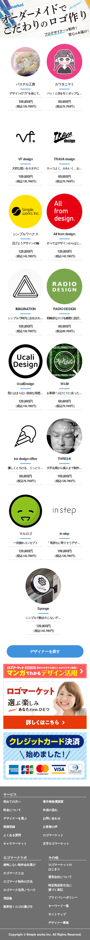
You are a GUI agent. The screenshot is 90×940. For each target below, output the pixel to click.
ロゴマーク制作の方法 (18, 881)
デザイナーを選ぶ (15, 818)
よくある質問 (12, 835)
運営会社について (60, 877)
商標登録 (9, 826)
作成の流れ (50, 810)
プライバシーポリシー (63, 897)
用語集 (7, 898)
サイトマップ (57, 914)
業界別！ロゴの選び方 (18, 906)
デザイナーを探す (45, 651)
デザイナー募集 (58, 922)
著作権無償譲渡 (53, 801)
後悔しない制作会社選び (19, 864)
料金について (12, 810)
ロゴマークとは (13, 873)
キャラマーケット (15, 843)
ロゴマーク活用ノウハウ (19, 890)
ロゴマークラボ (15, 857)
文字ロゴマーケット (56, 843)
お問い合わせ (51, 818)
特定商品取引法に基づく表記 (60, 887)
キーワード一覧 (58, 905)
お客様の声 (50, 826)
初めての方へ (12, 801)
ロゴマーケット (53, 835)
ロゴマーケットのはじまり (60, 866)
